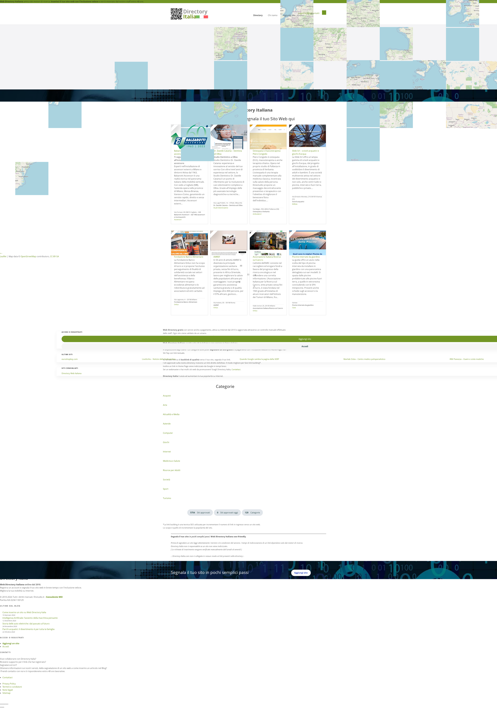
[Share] (3, 704)
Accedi (5, 646)
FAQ (305, 13)
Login (300, 13)
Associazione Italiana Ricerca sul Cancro (268, 308)
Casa (294, 307)
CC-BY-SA (54, 256)
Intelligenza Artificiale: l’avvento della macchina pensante (30, 617)
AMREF (216, 305)
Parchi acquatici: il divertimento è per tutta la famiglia (28, 629)
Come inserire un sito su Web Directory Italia (24, 612)
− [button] (1, 253)
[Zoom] (7, 704)
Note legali (7, 689)
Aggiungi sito (289, 15)
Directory (258, 15)
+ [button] (0, 253)
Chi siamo (272, 15)
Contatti (315, 13)
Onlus (176, 304)
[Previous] (1, 707)
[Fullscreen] (5, 704)
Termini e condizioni (12, 686)
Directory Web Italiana (71, 373)
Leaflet (3, 256)
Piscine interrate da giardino (303, 305)
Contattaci (7, 677)
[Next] (3, 707)
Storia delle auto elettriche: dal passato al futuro (26, 623)
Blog (309, 13)
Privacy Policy (9, 683)
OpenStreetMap (28, 256)
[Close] (1, 704)
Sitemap (6, 693)
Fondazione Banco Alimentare (185, 302)
